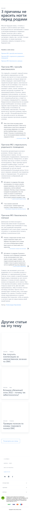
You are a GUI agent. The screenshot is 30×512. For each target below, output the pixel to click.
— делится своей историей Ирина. (19, 266)
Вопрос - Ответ (8, 463)
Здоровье (5, 487)
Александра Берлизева (13, 305)
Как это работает (8, 467)
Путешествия (6, 483)
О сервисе (6, 458)
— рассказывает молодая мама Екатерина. (17, 248)
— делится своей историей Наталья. (19, 198)
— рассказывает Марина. (21, 138)
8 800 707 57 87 (7, 471)
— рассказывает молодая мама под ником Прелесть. (15, 208)
